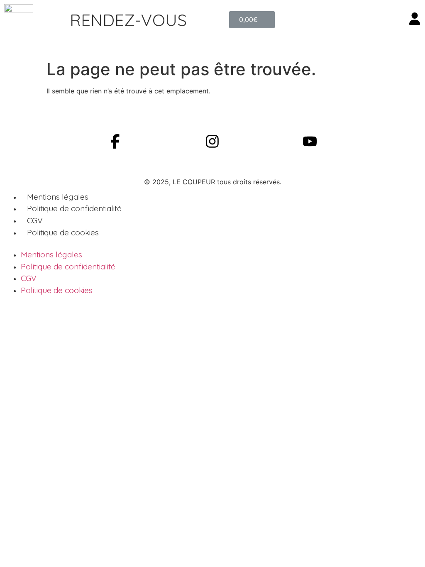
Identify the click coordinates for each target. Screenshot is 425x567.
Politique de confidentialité (74, 208)
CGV (35, 220)
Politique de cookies (63, 232)
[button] (128, 20)
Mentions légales (57, 197)
